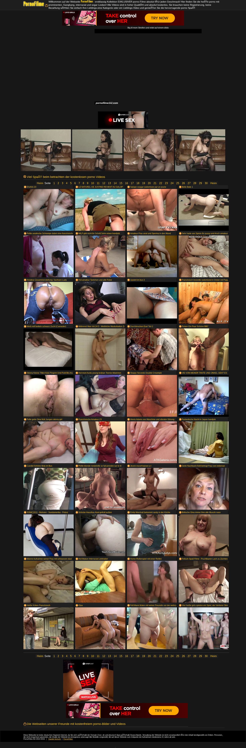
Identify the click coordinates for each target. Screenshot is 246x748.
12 (103, 183)
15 (120, 183)
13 (109, 183)
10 (92, 183)
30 (206, 183)
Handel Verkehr (54, 739)
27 (189, 183)
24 (172, 183)
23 (166, 183)
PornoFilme (33, 4)
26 (183, 183)
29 (200, 183)
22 (160, 183)
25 (177, 183)
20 (149, 183)
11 (98, 183)
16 (126, 183)
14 (115, 183)
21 (154, 183)
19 (143, 183)
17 (132, 183)
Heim (40, 183)
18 (137, 183)
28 (194, 183)
